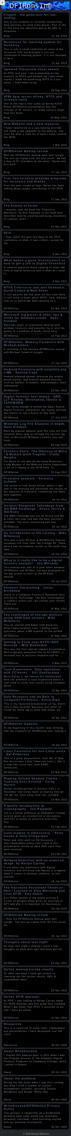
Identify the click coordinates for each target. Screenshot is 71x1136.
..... (19, 31)
